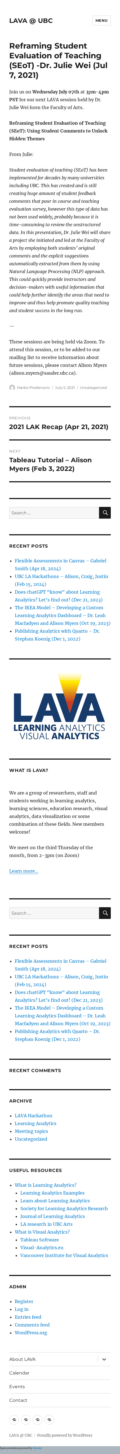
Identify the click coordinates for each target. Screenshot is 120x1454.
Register (24, 1301)
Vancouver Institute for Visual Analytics (64, 1255)
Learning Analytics (35, 1123)
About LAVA (22, 1359)
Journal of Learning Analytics (52, 1216)
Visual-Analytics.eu (41, 1247)
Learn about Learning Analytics (55, 1200)
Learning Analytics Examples (52, 1193)
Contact (18, 1400)
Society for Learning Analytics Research (64, 1208)
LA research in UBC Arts (46, 1224)
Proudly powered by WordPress (64, 1435)
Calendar (19, 1373)
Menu (101, 20)
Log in (22, 1309)
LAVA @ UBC (31, 21)
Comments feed (32, 1325)
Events (17, 1386)
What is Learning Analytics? (45, 1185)
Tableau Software (39, 1240)
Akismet (37, 1448)
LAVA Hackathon (33, 1115)
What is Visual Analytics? (42, 1232)
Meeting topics (31, 1131)
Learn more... (23, 871)
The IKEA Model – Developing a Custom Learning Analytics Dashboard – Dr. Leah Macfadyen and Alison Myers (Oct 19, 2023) (63, 615)
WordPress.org (31, 1332)
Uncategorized (93, 387)
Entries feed (28, 1317)
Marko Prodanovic (33, 387)
